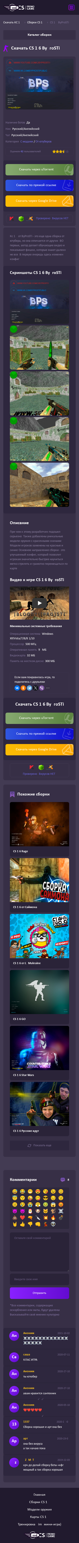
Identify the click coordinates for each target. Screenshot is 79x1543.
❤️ (22, 1218)
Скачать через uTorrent (36, 169)
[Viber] (41, 688)
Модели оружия (39, 1509)
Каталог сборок (40, 35)
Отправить (39, 1293)
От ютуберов (44, 141)
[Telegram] (29, 688)
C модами (26, 141)
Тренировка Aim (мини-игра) (39, 1524)
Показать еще (42, 1145)
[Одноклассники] (23, 688)
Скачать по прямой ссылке (36, 185)
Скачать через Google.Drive (36, 201)
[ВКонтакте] (17, 688)
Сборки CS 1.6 (39, 1502)
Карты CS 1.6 (39, 1517)
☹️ (15, 1205)
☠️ (61, 1211)
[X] (35, 688)
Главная (39, 1495)
